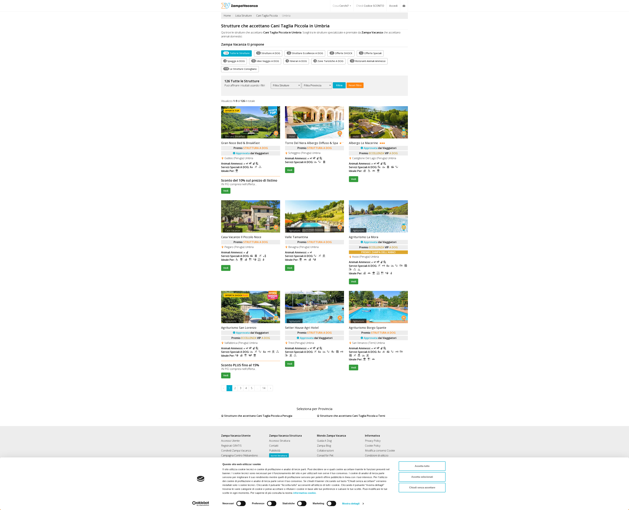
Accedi (393, 6)
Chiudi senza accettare (422, 487)
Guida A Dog (324, 440)
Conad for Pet (325, 455)
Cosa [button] (341, 6)
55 (253, 60)
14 (263, 388)
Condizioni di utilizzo (376, 455)
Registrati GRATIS (231, 445)
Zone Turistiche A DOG (328, 61)
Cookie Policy (372, 445)
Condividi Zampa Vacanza (236, 450)
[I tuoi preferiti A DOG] (404, 5)
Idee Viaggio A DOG (265, 61)
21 (332, 52)
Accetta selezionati (422, 476)
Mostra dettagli (351, 503)
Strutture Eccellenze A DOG (305, 53)
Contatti (273, 445)
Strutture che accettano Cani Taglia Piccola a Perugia (258, 416)
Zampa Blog (324, 445)
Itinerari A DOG (297, 61)
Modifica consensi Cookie (380, 450)
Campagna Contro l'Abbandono (239, 455)
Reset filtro (355, 85)
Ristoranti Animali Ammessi (368, 61)
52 (258, 52)
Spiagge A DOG (234, 61)
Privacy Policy (373, 440)
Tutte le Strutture (237, 53)
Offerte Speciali (370, 53)
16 (352, 60)
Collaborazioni (325, 450)
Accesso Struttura (279, 440)
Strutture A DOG (268, 53)
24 (289, 52)
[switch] (270, 502)
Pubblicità (274, 450)
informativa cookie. (304, 492)
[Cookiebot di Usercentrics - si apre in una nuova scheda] (200, 503)
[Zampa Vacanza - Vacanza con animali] (239, 4)
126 (226, 52)
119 (226, 68)
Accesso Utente (230, 440)
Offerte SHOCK (341, 53)
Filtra (339, 85)
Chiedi (370, 6)
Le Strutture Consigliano (240, 68)
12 (361, 52)
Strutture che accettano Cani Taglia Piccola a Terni (352, 416)
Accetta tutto (422, 466)
